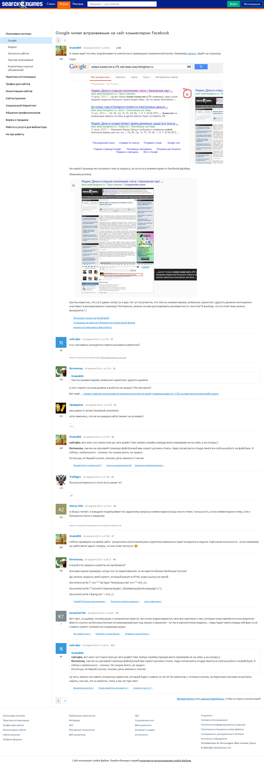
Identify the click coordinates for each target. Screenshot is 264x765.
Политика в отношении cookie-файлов (222, 729)
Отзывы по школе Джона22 (138, 633)
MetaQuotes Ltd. (222, 747)
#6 (115, 506)
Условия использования (214, 720)
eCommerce (141, 734)
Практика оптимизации (21, 76)
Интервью (74, 720)
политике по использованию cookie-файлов (165, 760)
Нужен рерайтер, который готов (114, 688)
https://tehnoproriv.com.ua (113, 357)
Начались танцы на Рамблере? (91, 318)
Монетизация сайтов (19, 91)
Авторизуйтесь (186, 698)
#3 (115, 404)
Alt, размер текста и (82, 633)
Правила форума (12, 739)
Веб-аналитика (77, 734)
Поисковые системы (18, 33)
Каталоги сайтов (18, 53)
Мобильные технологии (82, 715)
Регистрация (252, 4)
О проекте (206, 715)
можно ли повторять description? (92, 327)
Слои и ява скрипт (152, 601)
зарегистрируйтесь (212, 698)
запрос (192, 53)
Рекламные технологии (82, 729)
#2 (114, 368)
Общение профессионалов (23, 112)
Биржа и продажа (17, 120)
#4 (113, 436)
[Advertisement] (132, 18)
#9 (117, 613)
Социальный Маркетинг (21, 105)
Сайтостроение (16, 98)
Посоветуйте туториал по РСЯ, (88, 465)
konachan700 (77, 613)
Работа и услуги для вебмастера (26, 127)
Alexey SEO (76, 506)
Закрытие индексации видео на (150, 465)
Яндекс (12, 47)
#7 (113, 536)
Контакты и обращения (214, 738)
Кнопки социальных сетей (118, 465)
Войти (233, 4)
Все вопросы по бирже (84, 688)
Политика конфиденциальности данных (223, 724)
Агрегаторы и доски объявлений (20, 68)
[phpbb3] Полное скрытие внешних (90, 601)
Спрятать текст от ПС (143, 688)
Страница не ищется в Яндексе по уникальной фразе (104, 322)
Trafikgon (75, 476)
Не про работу (15, 134)
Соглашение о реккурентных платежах (222, 734)
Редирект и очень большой (109, 633)
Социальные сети (144, 720)
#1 (112, 339)
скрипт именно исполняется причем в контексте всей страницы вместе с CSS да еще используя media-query (151, 393)
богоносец (76, 368)
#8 (114, 559)
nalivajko (74, 339)
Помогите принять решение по (126, 601)
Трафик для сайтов (18, 84)
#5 (112, 476)
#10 (113, 645)
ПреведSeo (76, 404)
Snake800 (75, 47)
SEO (71, 725)
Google (12, 40)
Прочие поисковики (20, 60)
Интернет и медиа (145, 729)
